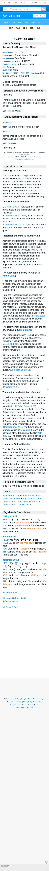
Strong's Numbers (11, 498)
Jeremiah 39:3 (12, 215)
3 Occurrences (10, 592)
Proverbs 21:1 (10, 387)
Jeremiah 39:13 (13, 224)
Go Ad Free (4, 865)
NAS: (5, 522)
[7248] (3, 395)
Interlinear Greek (11, 495)
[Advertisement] (24, 662)
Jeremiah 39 (24, 330)
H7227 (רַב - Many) (28, 73)
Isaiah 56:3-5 (27, 430)
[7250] (46, 395)
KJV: (5, 525)
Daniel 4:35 (29, 406)
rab (10, 100)
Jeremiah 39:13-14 (20, 370)
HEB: (5, 519)
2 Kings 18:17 (12, 207)
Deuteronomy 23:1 (12, 427)
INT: (5, 528)
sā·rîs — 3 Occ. (10, 607)
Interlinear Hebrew (30, 495)
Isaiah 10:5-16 (15, 406)
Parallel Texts (24, 504)
